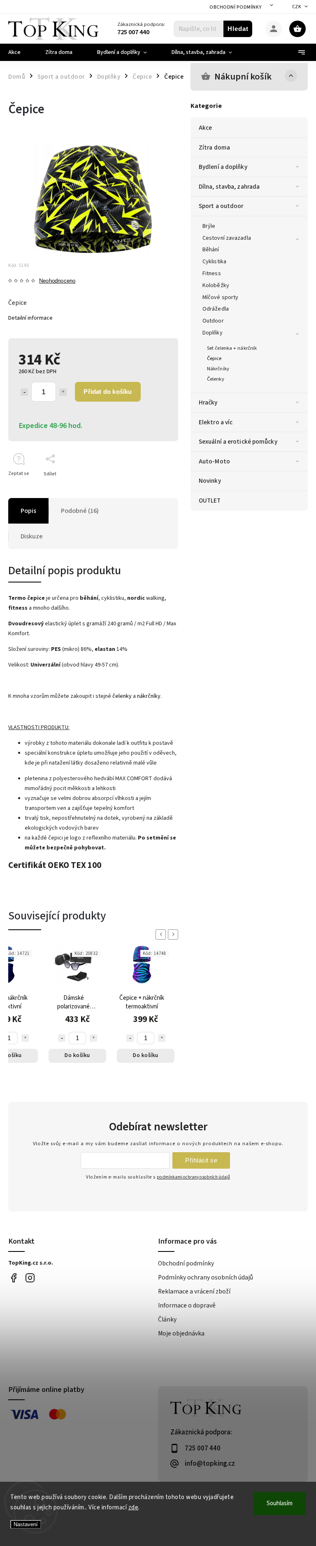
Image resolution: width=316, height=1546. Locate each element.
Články (167, 1319)
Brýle (209, 226)
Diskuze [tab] (32, 536)
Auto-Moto (214, 461)
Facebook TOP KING (13, 1278)
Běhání (210, 250)
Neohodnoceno (57, 281)
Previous (162, 934)
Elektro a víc (215, 422)
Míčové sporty (220, 297)
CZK (297, 6)
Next (174, 934)
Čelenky (215, 379)
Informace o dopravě (187, 1305)
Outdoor (213, 321)
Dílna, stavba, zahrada (229, 186)
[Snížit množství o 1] (24, 392)
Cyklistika (214, 261)
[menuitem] (20, 52)
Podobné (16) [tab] (80, 510)
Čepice (214, 358)
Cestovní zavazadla (226, 238)
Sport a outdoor (221, 205)
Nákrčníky (218, 368)
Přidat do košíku (108, 391)
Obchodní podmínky (235, 7)
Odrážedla (215, 309)
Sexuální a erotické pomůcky (238, 441)
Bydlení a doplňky (223, 166)
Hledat (238, 28)
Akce (205, 127)
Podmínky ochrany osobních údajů (205, 1277)
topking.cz (30, 1278)
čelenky (122, 696)
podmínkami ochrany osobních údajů (193, 1177)
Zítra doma (214, 147)
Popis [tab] (28, 510)
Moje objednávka (181, 1333)
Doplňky (212, 333)
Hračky (208, 402)
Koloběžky (215, 285)
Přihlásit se (201, 1160)
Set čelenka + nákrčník (232, 348)
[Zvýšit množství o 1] (63, 392)
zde (133, 1507)
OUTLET (210, 500)
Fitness (211, 273)
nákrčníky (148, 696)
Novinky (210, 480)
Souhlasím (280, 1503)
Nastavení (26, 1524)
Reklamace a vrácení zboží (194, 1291)
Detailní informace (30, 318)
